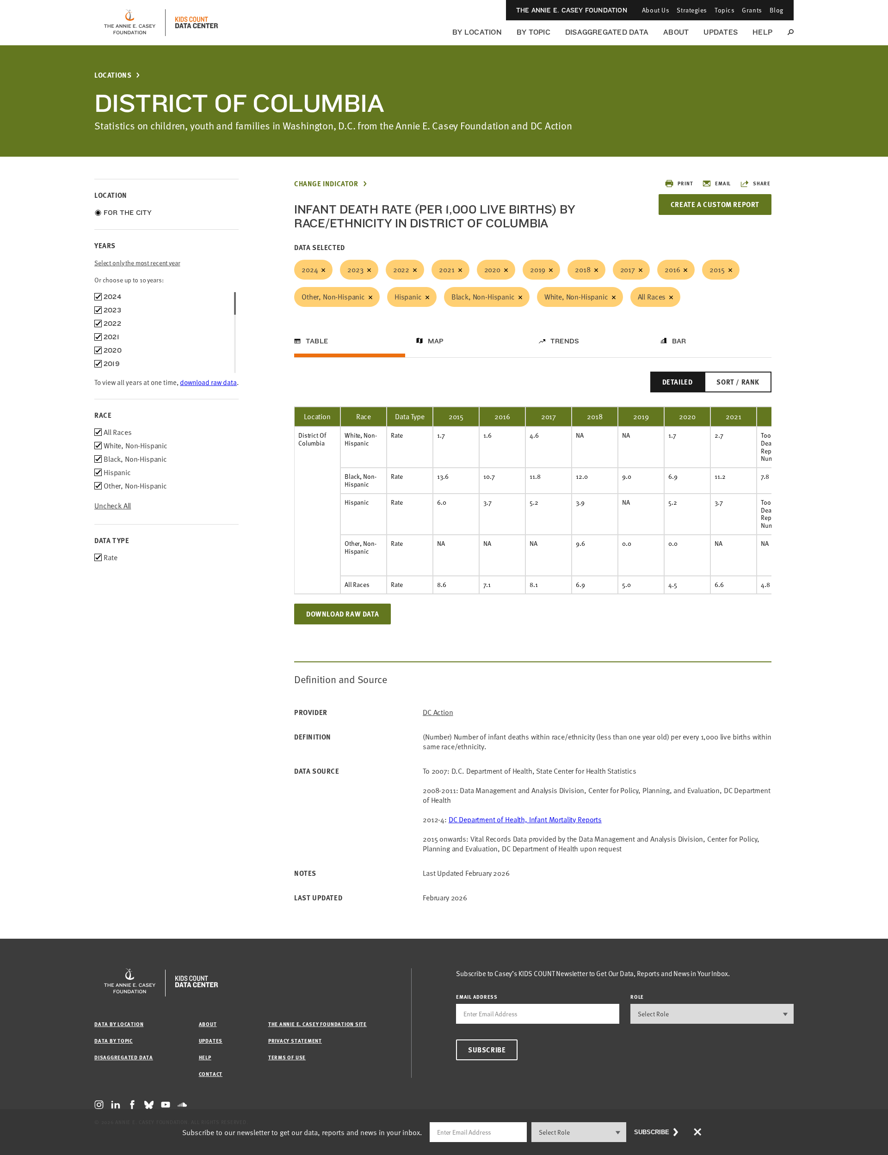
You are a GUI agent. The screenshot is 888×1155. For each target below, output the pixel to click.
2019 (537, 269)
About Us (655, 10)
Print (685, 183)
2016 (672, 269)
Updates (720, 32)
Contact (210, 1073)
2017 (627, 269)
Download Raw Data (342, 614)
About (676, 32)
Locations (112, 75)
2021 (446, 269)
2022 (401, 269)
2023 (355, 269)
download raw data (208, 382)
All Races (652, 296)
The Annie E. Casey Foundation (571, 10)
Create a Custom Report (715, 204)
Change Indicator (326, 184)
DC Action (438, 712)
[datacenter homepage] (197, 22)
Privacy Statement (295, 1040)
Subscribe (487, 1050)
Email (723, 183)
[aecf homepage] (129, 23)
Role (637, 996)
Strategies (692, 10)
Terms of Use (287, 1057)
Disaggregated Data (606, 32)
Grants (752, 10)
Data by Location (118, 1024)
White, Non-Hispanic (576, 296)
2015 (716, 269)
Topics (724, 10)
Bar (679, 341)
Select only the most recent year (137, 263)
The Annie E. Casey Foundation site (317, 1024)
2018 (582, 269)
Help (762, 32)
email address (477, 996)
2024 (310, 269)
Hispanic (408, 296)
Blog (776, 10)
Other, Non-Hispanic (333, 296)
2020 (492, 269)
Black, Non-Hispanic (483, 296)
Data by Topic (113, 1040)
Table (317, 341)
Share (762, 183)
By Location (477, 32)
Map (436, 341)
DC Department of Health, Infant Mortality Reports (525, 819)
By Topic (533, 32)
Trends (564, 341)
